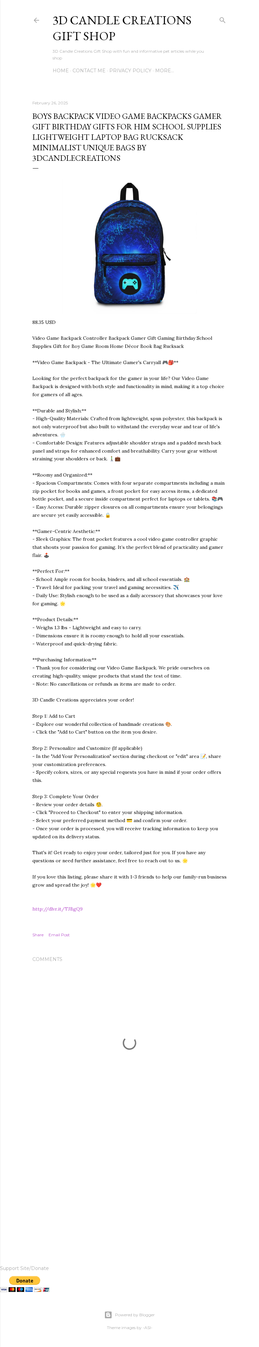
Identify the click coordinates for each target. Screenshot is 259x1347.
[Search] (223, 18)
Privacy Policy (130, 71)
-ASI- (147, 1327)
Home (61, 71)
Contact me (89, 71)
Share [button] (38, 934)
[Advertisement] (129, 1184)
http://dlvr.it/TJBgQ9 (57, 909)
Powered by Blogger (135, 1314)
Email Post (59, 934)
